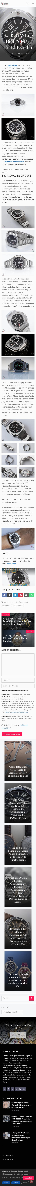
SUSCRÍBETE (18, 1035)
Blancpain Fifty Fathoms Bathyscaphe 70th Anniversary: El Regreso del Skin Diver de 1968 (18, 936)
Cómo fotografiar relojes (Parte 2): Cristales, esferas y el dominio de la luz (18, 771)
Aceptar (6, 1182)
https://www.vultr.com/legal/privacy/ (16, 712)
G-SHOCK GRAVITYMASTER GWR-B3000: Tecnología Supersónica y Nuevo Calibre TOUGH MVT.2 (18, 808)
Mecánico (19, 602)
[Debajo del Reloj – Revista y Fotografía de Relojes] (4, 3)
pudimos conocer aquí (14, 162)
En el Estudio (9, 602)
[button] (27, 3)
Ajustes (25, 1182)
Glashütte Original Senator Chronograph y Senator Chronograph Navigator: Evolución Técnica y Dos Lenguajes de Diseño (18, 889)
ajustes (28, 1178)
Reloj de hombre (18, 605)
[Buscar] (31, 998)
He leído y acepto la (15, 726)
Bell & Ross (12, 65)
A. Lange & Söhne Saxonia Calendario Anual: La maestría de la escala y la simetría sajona (18, 853)
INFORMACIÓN (8, 1160)
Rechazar (15, 1182)
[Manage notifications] (31, 1181)
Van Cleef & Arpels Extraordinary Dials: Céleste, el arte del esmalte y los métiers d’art (18, 979)
